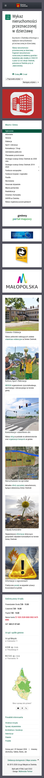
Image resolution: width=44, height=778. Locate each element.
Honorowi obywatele (12, 184)
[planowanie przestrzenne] (22, 463)
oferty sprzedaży (18, 485)
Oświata (8, 737)
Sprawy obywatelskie (13, 726)
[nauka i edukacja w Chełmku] (22, 314)
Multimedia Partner (26, 771)
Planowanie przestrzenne (14, 155)
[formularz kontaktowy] (18, 708)
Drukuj (17, 74)
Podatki (8, 741)
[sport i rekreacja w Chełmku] (22, 363)
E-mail (24, 74)
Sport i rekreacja (11, 145)
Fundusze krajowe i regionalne (16, 174)
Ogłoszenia (9, 131)
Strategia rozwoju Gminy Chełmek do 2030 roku (21, 160)
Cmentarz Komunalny (13, 195)
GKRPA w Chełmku (12, 198)
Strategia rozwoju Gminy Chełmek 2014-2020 (20, 166)
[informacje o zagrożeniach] (22, 563)
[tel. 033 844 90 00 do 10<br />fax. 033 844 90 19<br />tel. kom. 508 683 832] (26, 708)
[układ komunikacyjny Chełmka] (22, 414)
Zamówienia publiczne (13, 152)
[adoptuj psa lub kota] (22, 255)
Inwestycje (9, 734)
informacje (20, 534)
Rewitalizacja (10, 191)
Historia (8, 138)
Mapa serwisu (31, 760)
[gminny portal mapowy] (22, 217)
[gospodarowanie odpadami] (22, 512)
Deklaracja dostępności (16, 760)
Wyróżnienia (9, 181)
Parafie (8, 177)
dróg (12, 437)
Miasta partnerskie (12, 188)
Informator (9, 134)
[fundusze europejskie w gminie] (22, 235)
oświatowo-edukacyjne (13, 339)
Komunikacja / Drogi (12, 148)
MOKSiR (8, 385)
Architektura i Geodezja (14, 730)
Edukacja (8, 141)
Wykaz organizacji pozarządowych (18, 202)
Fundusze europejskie (13, 170)
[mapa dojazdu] (22, 683)
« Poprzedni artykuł (13, 79)
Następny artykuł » (29, 82)
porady (16, 585)
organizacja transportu (17, 439)
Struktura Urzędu (11, 723)
